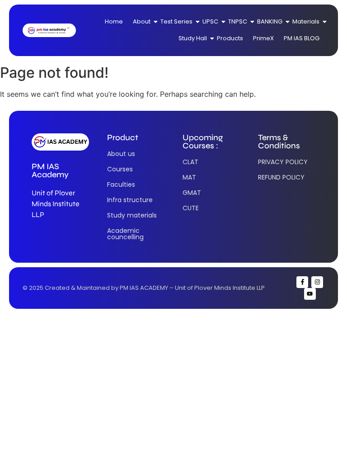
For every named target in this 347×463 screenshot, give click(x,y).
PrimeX (263, 38)
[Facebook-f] (302, 282)
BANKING (269, 21)
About (141, 21)
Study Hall (192, 38)
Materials (305, 21)
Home (114, 21)
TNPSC (237, 21)
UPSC (210, 21)
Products (230, 38)
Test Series (176, 21)
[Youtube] (310, 294)
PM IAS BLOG (301, 38)
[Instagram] (317, 282)
